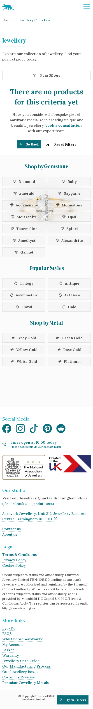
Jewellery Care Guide (21, 660)
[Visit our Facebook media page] (6, 430)
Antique (72, 283)
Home (6, 20)
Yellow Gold (26, 349)
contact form (52, 446)
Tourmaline (26, 228)
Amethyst (26, 240)
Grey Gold (26, 338)
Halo (72, 307)
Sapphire (72, 193)
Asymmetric (27, 295)
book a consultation (63, 125)
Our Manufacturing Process (26, 666)
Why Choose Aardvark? (22, 639)
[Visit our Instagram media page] (20, 430)
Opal (72, 217)
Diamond (27, 181)
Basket (8, 650)
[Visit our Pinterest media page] (47, 430)
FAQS (7, 633)
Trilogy (27, 283)
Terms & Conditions (19, 554)
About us (9, 534)
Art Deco (72, 295)
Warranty (10, 655)
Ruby (72, 181)
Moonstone (72, 205)
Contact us (11, 529)
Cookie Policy (14, 565)
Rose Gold (72, 349)
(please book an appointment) (28, 503)
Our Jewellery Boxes (20, 671)
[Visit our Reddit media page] (60, 430)
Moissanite (27, 217)
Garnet (26, 252)
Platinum (72, 361)
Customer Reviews (18, 677)
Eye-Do (9, 628)
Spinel (72, 228)
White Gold (26, 361)
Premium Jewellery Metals (25, 682)
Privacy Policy (14, 560)
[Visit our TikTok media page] (33, 430)
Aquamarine (27, 205)
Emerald (26, 193)
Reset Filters (65, 144)
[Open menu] (87, 7)
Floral (26, 307)
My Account (12, 644)
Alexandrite (72, 240)
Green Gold (72, 338)
